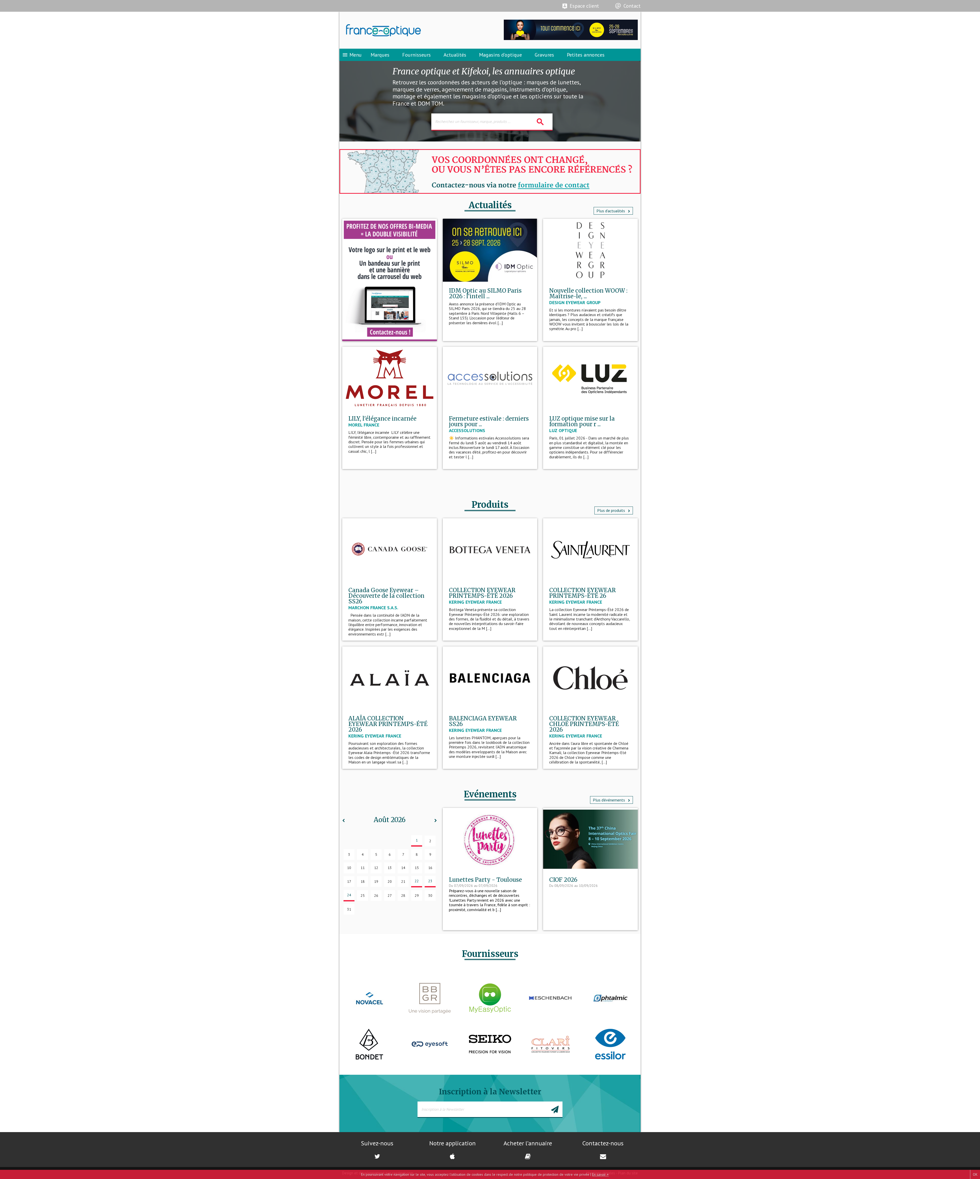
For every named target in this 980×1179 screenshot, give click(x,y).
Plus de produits (611, 510)
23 (430, 881)
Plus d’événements (609, 799)
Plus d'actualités (611, 210)
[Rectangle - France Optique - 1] (389, 280)
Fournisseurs (416, 54)
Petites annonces (586, 54)
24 (349, 895)
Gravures (544, 54)
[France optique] (414, 30)
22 (417, 881)
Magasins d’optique (500, 54)
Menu (352, 54)
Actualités (455, 54)
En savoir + (600, 1174)
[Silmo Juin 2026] (571, 38)
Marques (380, 54)
